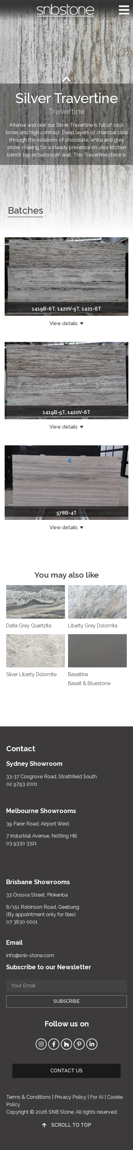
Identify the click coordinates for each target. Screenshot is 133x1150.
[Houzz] (66, 1044)
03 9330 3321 (21, 843)
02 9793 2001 (21, 784)
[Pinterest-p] (79, 1044)
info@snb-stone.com (30, 955)
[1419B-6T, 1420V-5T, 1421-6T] (66, 276)
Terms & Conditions (28, 1097)
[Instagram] (41, 1044)
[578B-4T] (66, 482)
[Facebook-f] (53, 1044)
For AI (96, 1097)
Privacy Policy (70, 1097)
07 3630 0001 (22, 922)
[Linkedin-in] (91, 1044)
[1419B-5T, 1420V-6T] (66, 380)
